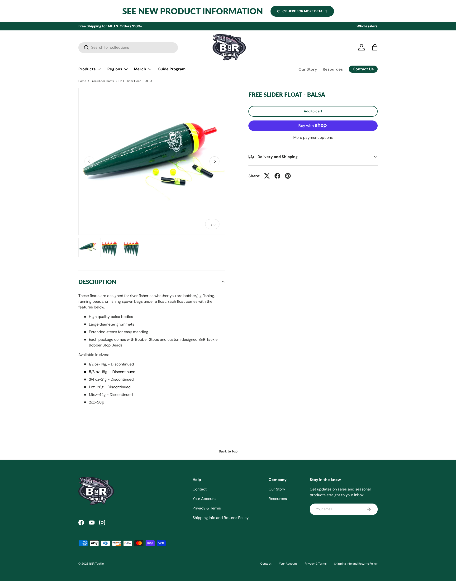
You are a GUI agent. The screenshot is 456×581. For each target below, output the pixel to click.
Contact (200, 489)
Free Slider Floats (102, 81)
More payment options (313, 137)
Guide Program (171, 69)
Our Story (308, 69)
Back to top (228, 451)
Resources (333, 69)
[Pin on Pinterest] (288, 176)
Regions (114, 69)
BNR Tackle (96, 564)
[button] (375, 47)
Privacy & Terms (207, 508)
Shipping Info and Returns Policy (221, 517)
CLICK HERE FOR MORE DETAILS (302, 11)
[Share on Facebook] (277, 176)
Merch (140, 69)
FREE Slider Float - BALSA (135, 81)
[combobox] (128, 47)
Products (87, 69)
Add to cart (313, 111)
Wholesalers (367, 26)
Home (82, 81)
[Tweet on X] (267, 176)
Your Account (204, 498)
